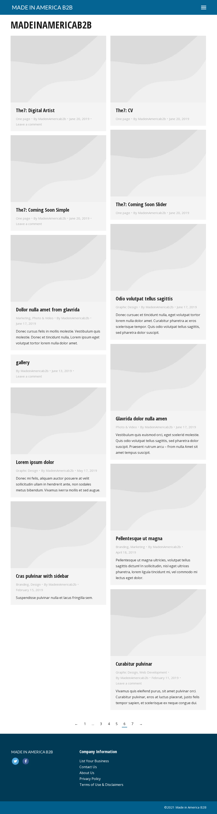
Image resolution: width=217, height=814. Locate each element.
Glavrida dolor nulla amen (141, 418)
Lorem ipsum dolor (35, 461)
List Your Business (94, 761)
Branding (122, 547)
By (49, 119)
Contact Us (88, 767)
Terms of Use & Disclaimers (101, 784)
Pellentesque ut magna (139, 538)
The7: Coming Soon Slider (141, 204)
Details (58, 69)
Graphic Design (127, 307)
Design (36, 584)
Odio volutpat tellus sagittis (144, 298)
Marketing (23, 318)
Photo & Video (42, 318)
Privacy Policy (90, 778)
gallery (22, 362)
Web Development (153, 672)
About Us (86, 772)
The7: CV (124, 110)
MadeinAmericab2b (51, 24)
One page (23, 119)
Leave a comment (29, 124)
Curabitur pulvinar (134, 663)
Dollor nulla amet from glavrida (47, 309)
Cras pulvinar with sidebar (42, 575)
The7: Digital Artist (35, 110)
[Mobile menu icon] (203, 7)
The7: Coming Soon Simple (42, 209)
